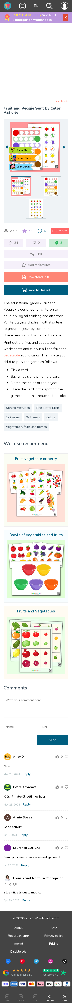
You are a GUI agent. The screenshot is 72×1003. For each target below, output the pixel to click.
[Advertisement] (36, 62)
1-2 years (13, 417)
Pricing (53, 943)
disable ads (61, 101)
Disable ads (18, 951)
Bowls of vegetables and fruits (36, 535)
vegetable (12, 355)
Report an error (18, 936)
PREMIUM (59, 231)
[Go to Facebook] (8, 962)
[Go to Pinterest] (22, 962)
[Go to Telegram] (36, 962)
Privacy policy (53, 936)
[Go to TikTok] (64, 962)
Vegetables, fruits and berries (26, 427)
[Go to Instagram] (50, 962)
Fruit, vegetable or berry (36, 459)
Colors (50, 417)
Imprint (18, 943)
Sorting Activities (18, 408)
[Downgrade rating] (66, 757)
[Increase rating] (57, 757)
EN (36, 5)
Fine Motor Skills (48, 408)
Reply (26, 774)
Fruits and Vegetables (36, 611)
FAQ (53, 928)
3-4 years (33, 417)
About (18, 928)
